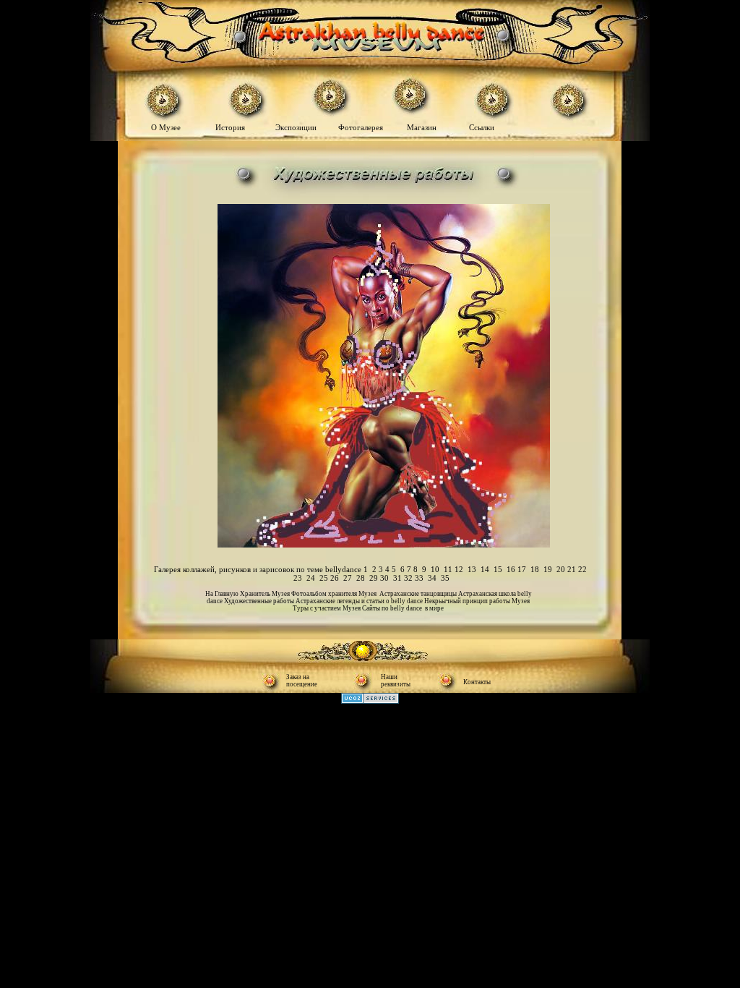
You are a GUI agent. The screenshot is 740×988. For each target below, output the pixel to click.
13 (472, 569)
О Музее (167, 127)
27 (347, 578)
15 (498, 569)
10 (435, 569)
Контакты (477, 682)
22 (582, 569)
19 (547, 569)
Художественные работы (260, 601)
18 (534, 569)
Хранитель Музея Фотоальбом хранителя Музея (309, 593)
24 (310, 578)
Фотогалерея (364, 127)
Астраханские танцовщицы (418, 593)
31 (397, 578)
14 (485, 569)
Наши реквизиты (395, 680)
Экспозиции (297, 127)
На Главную (222, 593)
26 (334, 578)
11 (448, 569)
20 (560, 569)
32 (408, 578)
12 (459, 569)
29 (374, 578)
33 (419, 578)
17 (521, 569)
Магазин (421, 127)
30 (384, 578)
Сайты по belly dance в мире (403, 608)
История (230, 127)
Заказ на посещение (301, 680)
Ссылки (482, 127)
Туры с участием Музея (327, 608)
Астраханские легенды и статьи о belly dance (360, 601)
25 (323, 578)
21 (571, 569)
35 (445, 578)
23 (297, 578)
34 (432, 578)
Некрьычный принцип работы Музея (477, 601)
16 (511, 569)
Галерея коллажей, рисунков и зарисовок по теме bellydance (257, 569)
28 (360, 578)
